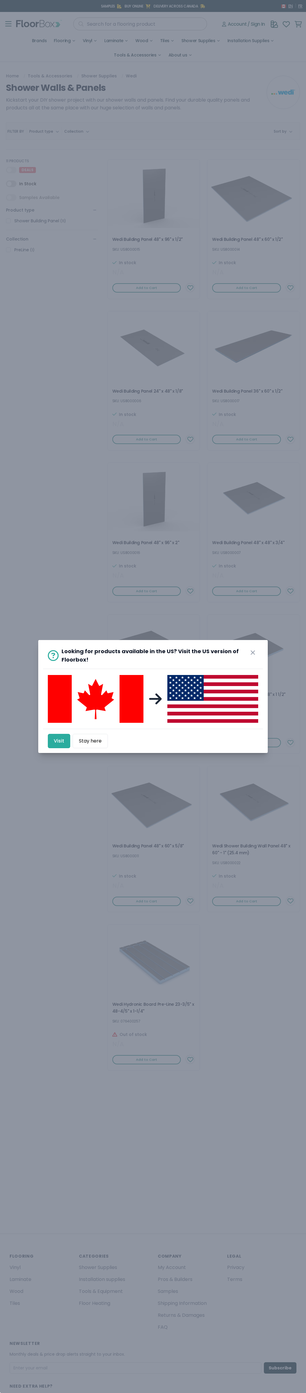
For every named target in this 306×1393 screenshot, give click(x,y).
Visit (59, 740)
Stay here (90, 740)
